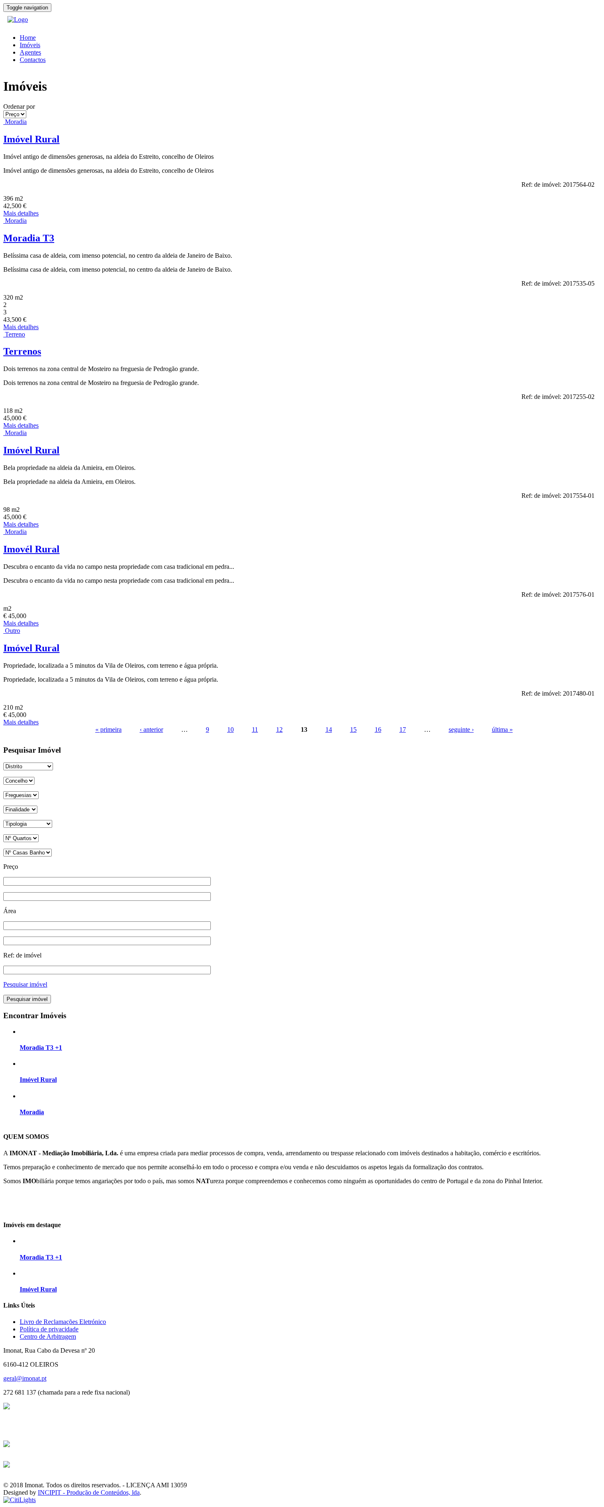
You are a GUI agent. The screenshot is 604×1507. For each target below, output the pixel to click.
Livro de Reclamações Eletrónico (63, 1321)
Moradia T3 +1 (41, 1047)
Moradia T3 (28, 238)
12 (279, 729)
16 (378, 729)
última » (502, 729)
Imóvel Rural (31, 139)
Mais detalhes (21, 213)
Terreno (15, 334)
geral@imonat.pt (24, 1378)
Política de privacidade (49, 1329)
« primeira (108, 729)
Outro (12, 630)
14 (328, 729)
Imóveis (30, 44)
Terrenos (22, 351)
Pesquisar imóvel (25, 984)
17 (402, 729)
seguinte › (461, 729)
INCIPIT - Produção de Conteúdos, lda (89, 1492)
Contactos (33, 59)
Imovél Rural (31, 549)
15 (353, 729)
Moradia (16, 121)
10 (230, 729)
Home (28, 37)
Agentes (30, 52)
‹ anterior (151, 729)
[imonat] (17, 19)
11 (255, 729)
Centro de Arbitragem (48, 1336)
